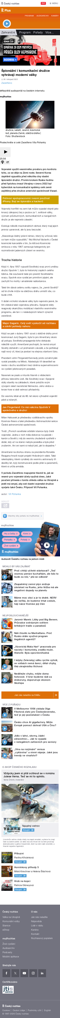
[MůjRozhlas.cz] (5, 97)
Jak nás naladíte (39, 917)
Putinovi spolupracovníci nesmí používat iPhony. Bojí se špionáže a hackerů (26, 200)
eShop (6, 929)
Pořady (38, 32)
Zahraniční (8, 32)
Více (49, 32)
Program (29, 16)
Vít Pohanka (15, 494)
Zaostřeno (6, 83)
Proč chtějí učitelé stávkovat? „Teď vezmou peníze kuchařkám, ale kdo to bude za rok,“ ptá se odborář (36, 573)
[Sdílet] (7, 162)
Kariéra (34, 929)
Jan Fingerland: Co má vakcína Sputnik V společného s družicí (26, 409)
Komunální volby (11, 921)
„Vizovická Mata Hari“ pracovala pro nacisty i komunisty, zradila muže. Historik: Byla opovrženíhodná (35, 649)
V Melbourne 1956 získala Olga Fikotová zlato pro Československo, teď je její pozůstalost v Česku (35, 711)
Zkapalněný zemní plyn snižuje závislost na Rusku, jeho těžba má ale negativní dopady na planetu (36, 587)
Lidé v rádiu (37, 925)
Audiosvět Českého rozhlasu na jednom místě (22, 559)
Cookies (6, 1010)
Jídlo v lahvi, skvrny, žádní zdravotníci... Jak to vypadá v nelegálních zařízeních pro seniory (35, 738)
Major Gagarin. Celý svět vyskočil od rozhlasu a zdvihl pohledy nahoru (29, 325)
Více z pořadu (12, 704)
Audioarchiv (43, 16)
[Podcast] (2, 162)
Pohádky (8, 539)
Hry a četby (9, 533)
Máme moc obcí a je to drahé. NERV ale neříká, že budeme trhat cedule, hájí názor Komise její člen (35, 600)
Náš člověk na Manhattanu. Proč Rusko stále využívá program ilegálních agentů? (33, 636)
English (47, 1010)
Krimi (25, 533)
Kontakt (35, 934)
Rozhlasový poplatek (42, 938)
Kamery (55, 16)
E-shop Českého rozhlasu (20, 767)
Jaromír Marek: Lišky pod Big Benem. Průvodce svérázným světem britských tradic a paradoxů (36, 622)
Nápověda (36, 921)
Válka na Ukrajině (11, 917)
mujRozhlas (7, 525)
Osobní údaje (19, 1010)
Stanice (6, 925)
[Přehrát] (5, 152)
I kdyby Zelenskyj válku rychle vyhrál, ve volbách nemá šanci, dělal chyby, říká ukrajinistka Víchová (36, 663)
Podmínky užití (34, 1010)
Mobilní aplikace (11, 956)
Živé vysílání (10, 545)
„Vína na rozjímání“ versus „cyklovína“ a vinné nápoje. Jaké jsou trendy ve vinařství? (36, 752)
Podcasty (7, 952)
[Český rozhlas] (10, 3)
